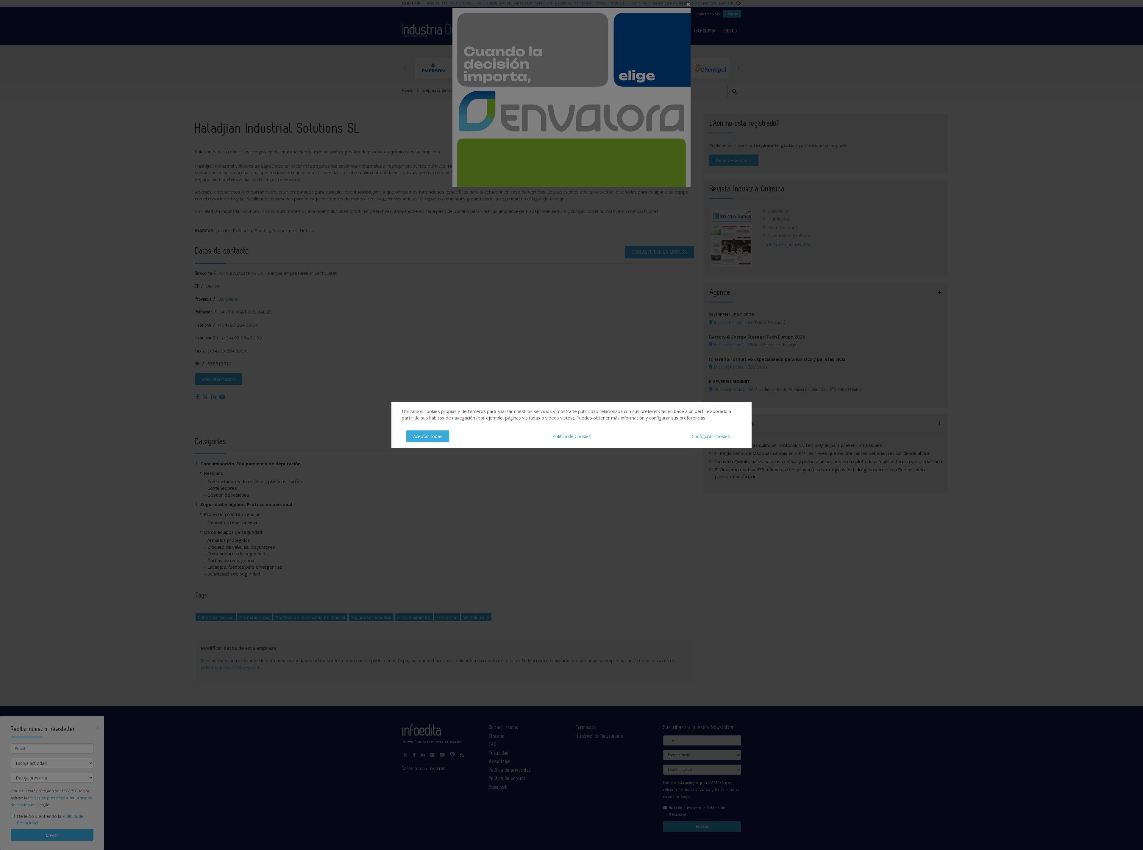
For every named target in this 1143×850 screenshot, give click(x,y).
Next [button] (738, 68)
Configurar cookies (711, 436)
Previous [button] (405, 68)
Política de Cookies (571, 436)
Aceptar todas (427, 436)
